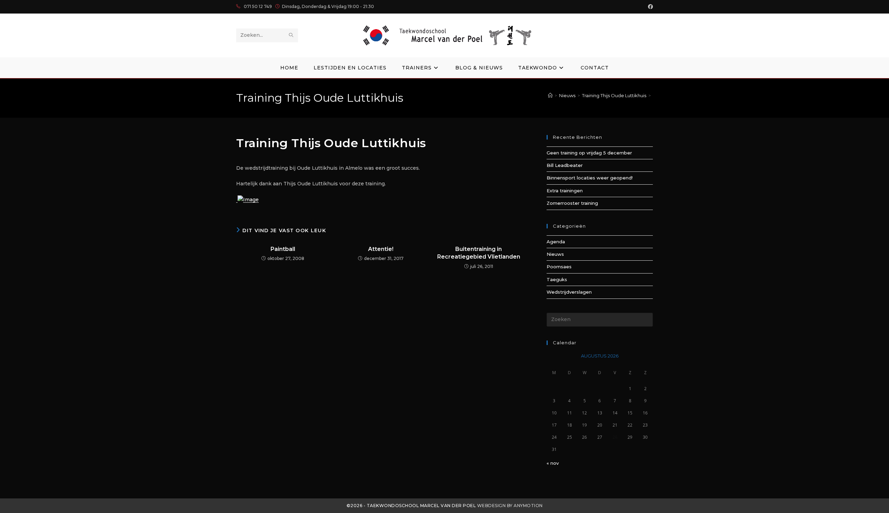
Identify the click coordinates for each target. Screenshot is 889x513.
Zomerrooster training (572, 203)
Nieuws (555, 254)
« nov (553, 463)
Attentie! (380, 249)
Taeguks (557, 279)
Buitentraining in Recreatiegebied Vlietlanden (478, 253)
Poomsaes (559, 266)
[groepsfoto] (247, 199)
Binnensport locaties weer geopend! (590, 177)
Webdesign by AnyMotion (510, 505)
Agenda (556, 241)
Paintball (283, 249)
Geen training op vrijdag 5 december (589, 152)
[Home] (550, 95)
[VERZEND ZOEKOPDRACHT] (291, 35)
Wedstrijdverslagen (569, 292)
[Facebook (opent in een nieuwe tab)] (649, 6)
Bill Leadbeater (565, 165)
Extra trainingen (565, 190)
